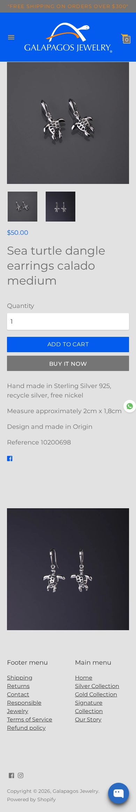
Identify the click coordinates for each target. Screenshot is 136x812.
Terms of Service (29, 719)
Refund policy (26, 728)
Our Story (88, 719)
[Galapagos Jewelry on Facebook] (11, 775)
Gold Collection (96, 694)
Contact (18, 694)
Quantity (20, 306)
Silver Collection (97, 686)
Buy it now (68, 364)
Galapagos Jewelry (75, 791)
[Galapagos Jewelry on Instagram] (20, 775)
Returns (18, 686)
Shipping (19, 677)
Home (83, 677)
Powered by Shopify (31, 799)
